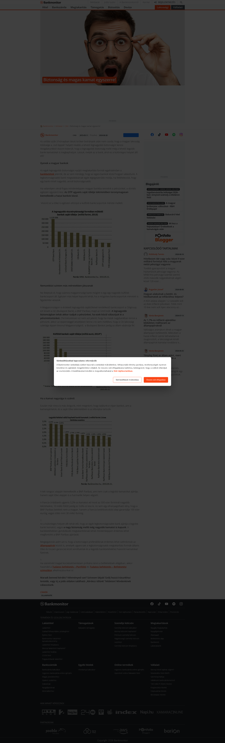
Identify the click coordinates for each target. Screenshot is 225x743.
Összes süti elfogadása (155, 380)
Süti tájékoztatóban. (123, 371)
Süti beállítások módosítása (127, 380)
